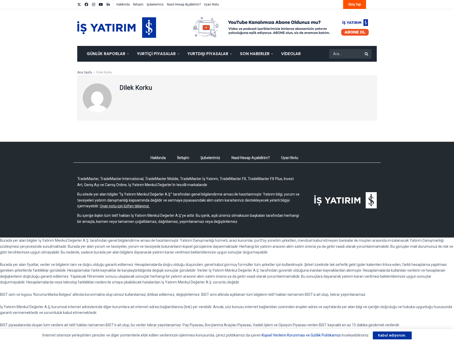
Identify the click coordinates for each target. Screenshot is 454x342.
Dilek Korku (104, 72)
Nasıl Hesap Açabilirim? (184, 4)
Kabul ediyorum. (392, 335)
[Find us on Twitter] (79, 4)
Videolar (291, 53)
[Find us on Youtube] (101, 4)
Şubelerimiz (155, 4)
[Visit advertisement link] (281, 27)
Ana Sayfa (84, 72)
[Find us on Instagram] (93, 4)
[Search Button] (367, 54)
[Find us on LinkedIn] (108, 4)
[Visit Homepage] (116, 27)
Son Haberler (255, 53)
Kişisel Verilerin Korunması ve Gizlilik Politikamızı (301, 335)
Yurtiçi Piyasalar (156, 53)
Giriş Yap (354, 4)
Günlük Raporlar (106, 53)
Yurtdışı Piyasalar (207, 53)
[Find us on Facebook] (86, 4)
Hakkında (123, 4)
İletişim (138, 4)
